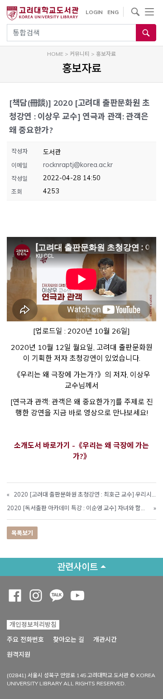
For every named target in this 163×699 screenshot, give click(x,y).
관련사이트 (77, 566)
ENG (113, 12)
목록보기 (22, 533)
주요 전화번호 (25, 639)
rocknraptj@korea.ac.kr (78, 165)
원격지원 (18, 654)
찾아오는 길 (68, 639)
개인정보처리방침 (33, 624)
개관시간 (105, 639)
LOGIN (94, 12)
